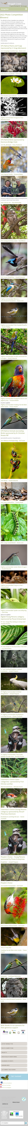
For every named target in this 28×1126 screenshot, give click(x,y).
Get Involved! (16, 1076)
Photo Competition (7, 1048)
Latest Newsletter (7, 1044)
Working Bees (5, 1065)
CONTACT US (5, 1103)
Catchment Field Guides (9, 1069)
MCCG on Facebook (7, 1083)
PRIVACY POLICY (16, 1102)
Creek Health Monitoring (9, 1056)
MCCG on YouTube (6, 1085)
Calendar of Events (7, 1061)
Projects (4, 1052)
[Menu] (14, 9)
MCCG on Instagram (6, 1087)
